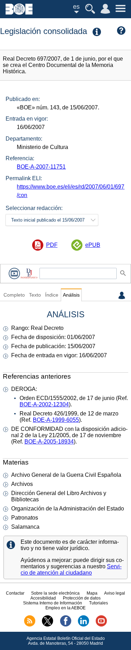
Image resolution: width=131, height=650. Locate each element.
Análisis (71, 295)
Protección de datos (82, 598)
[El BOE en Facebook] (65, 625)
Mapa (92, 593)
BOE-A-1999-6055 (56, 420)
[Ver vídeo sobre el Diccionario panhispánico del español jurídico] (14, 273)
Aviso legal (114, 593)
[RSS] (29, 625)
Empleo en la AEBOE (65, 607)
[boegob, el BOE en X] (47, 625)
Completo (14, 295)
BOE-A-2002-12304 (44, 404)
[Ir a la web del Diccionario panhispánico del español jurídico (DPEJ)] (29, 273)
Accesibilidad (43, 598)
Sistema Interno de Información (52, 603)
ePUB (92, 245)
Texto (35, 295)
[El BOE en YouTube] (101, 625)
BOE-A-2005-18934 (49, 442)
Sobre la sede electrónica (55, 593)
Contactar (15, 593)
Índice (51, 295)
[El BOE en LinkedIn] (83, 625)
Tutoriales (98, 603)
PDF (52, 245)
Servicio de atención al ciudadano (71, 569)
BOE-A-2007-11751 (41, 167)
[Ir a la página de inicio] (19, 13)
